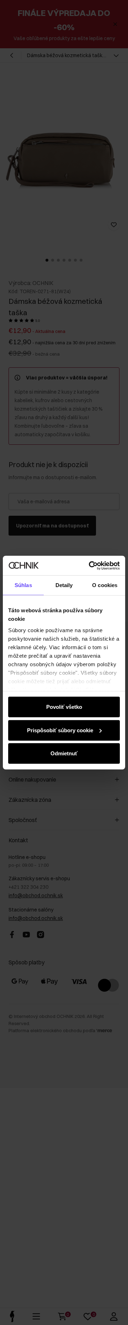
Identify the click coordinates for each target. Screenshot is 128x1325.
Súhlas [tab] (23, 585)
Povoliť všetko (64, 707)
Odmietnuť (64, 753)
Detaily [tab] (64, 585)
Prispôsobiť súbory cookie (60, 730)
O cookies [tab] (104, 585)
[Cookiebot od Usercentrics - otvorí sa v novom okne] (90, 565)
